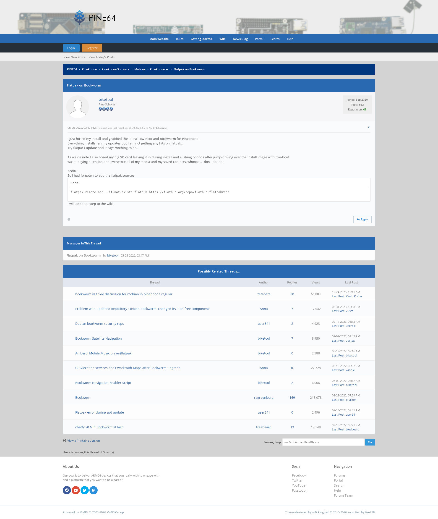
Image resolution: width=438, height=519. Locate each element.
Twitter (297, 480)
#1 (369, 127)
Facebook (299, 475)
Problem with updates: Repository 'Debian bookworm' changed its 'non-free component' (142, 309)
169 (292, 397)
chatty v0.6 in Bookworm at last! (99, 427)
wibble (350, 370)
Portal (259, 39)
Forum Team (343, 495)
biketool (106, 99)
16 (292, 368)
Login (71, 48)
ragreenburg (264, 397)
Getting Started (201, 39)
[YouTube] (76, 490)
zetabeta (264, 294)
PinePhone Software (115, 69)
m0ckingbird (320, 512)
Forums (339, 475)
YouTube (298, 485)
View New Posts (74, 57)
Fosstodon (300, 490)
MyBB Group (115, 512)
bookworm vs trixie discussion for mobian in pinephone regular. (124, 294)
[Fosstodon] (93, 490)
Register (91, 48)
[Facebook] (67, 490)
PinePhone (89, 69)
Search (275, 39)
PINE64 (72, 69)
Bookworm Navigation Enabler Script (103, 382)
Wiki (222, 39)
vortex (350, 340)
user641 (264, 323)
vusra (349, 311)
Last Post (338, 296)
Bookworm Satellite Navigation (98, 338)
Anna (264, 309)
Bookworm (83, 397)
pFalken (351, 400)
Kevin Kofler (354, 296)
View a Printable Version (83, 440)
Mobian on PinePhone (149, 69)
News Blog (240, 39)
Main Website (159, 39)
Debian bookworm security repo (99, 323)
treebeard (263, 427)
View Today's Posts (102, 57)
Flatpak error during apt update (99, 412)
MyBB (84, 512)
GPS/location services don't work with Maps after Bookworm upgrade (127, 368)
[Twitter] (85, 490)
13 (292, 427)
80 (292, 294)
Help (290, 39)
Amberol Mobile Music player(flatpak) (103, 353)
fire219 (370, 512)
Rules (179, 39)
